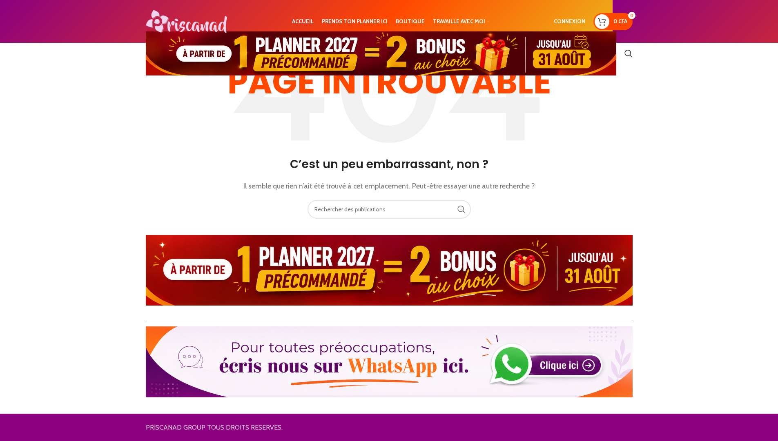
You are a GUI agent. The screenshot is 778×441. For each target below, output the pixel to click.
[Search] (628, 53)
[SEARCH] (461, 209)
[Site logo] (186, 20)
